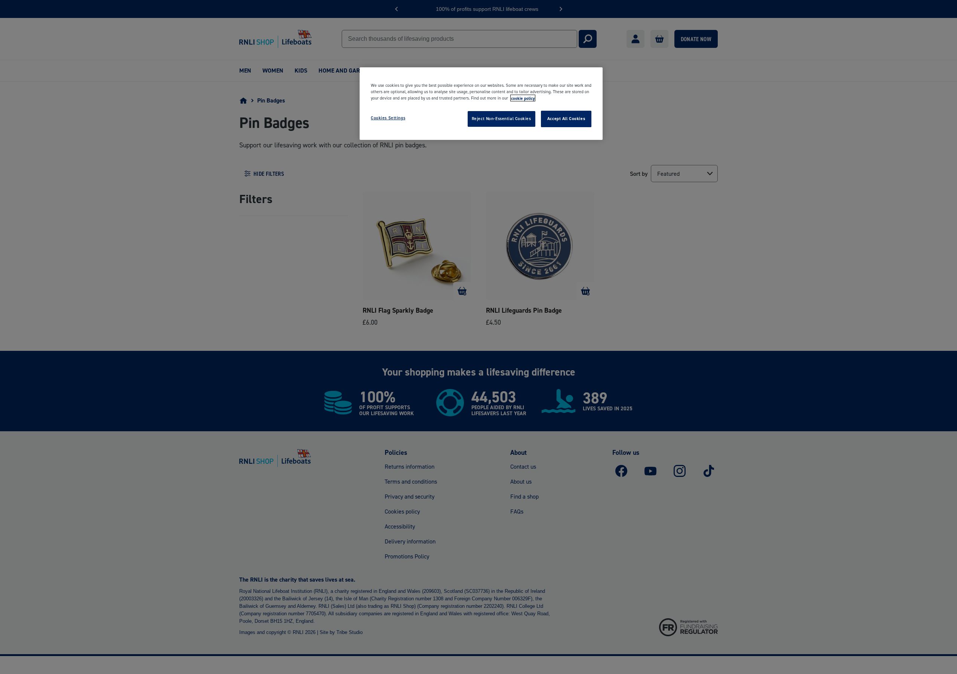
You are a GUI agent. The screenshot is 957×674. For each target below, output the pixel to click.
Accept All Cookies (566, 118)
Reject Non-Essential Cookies (501, 118)
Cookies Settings (388, 117)
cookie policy (523, 98)
